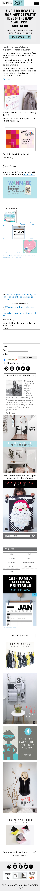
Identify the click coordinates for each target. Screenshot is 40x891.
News (28, 558)
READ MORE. (13, 409)
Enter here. (6, 79)
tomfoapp (6, 299)
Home (11, 571)
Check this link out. (29, 174)
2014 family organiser (29, 294)
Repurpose (11, 563)
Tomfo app (29, 297)
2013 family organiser (14, 294)
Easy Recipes (11, 558)
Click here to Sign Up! (20, 37)
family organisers (20, 297)
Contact (11, 567)
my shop (15, 405)
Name (5, 346)
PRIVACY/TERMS (33, 885)
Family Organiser (8, 297)
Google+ (20, 887)
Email (5, 350)
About (12, 554)
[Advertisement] (20, 275)
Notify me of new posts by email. (16, 363)
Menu (36, 3)
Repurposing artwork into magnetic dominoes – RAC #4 (19, 314)
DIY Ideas (28, 554)
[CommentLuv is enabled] (12, 360)
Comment (6, 328)
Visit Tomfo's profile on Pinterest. (10, 627)
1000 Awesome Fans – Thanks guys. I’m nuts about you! (19, 308)
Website (5, 354)
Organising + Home (28, 563)
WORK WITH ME (28, 567)
